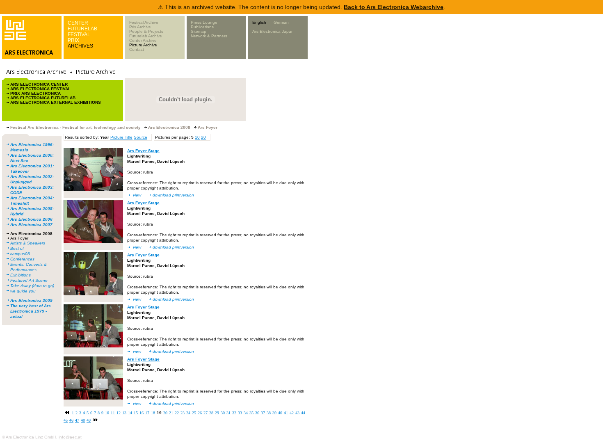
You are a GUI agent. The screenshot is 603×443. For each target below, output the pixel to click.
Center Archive (143, 40)
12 (118, 413)
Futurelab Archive (145, 36)
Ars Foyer (19, 238)
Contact (136, 49)
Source (140, 137)
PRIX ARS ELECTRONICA (35, 93)
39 (274, 413)
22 (177, 413)
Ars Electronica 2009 (31, 300)
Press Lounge (204, 22)
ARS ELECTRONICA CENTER (39, 84)
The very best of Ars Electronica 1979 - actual (30, 311)
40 (280, 413)
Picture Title (121, 137)
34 (246, 413)
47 (77, 420)
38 (269, 413)
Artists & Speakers (27, 243)
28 (211, 413)
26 (200, 413)
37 (263, 413)
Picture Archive (143, 45)
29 (217, 413)
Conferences (22, 259)
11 (113, 413)
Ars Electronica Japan (273, 31)
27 (205, 413)
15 (136, 413)
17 (147, 413)
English (259, 22)
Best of (17, 248)
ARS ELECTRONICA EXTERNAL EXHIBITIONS (55, 102)
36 (257, 413)
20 (203, 137)
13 (124, 413)
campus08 (20, 253)
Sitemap (198, 31)
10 (197, 137)
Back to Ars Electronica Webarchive (393, 7)
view (137, 195)
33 (240, 413)
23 (182, 413)
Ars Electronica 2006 (31, 219)
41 (286, 413)
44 (303, 413)
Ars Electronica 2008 (31, 233)
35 (251, 413)
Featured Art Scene (29, 280)
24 (188, 413)
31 (228, 413)
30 (223, 413)
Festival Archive (143, 22)
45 (66, 420)
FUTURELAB (82, 29)
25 (194, 413)
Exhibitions (20, 275)
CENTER (78, 23)
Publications (202, 27)
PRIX (73, 40)
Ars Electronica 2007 (31, 224)
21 (171, 413)
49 (89, 420)
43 (297, 413)
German (281, 22)
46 (71, 420)
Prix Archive (140, 27)
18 (153, 413)
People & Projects (146, 31)
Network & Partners (209, 36)
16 (141, 413)
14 (130, 413)
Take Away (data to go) (32, 285)
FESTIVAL (79, 34)
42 (292, 413)
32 (234, 413)
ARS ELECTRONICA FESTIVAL (40, 89)
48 (83, 420)
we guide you (23, 291)
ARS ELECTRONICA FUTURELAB (42, 98)
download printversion (173, 195)
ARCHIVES (80, 46)
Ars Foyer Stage (143, 150)
